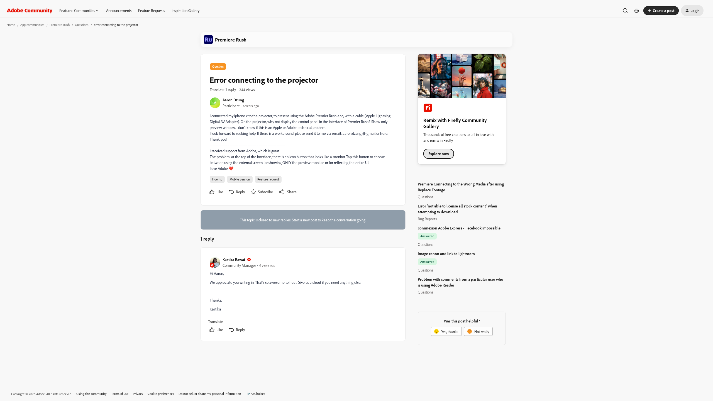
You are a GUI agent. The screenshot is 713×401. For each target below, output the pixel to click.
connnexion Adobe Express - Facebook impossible (459, 228)
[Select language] (636, 10)
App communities (32, 25)
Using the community (91, 394)
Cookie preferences (161, 394)
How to (217, 179)
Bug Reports (427, 218)
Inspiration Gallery (185, 10)
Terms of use (119, 394)
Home (11, 25)
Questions (82, 25)
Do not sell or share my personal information (210, 394)
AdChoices (258, 394)
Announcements (118, 10)
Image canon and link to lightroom (446, 253)
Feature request (268, 179)
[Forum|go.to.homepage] (30, 10)
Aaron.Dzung (233, 99)
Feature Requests (151, 10)
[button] (661, 10)
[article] (303, 295)
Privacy (138, 394)
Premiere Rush (60, 25)
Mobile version (239, 179)
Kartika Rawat (234, 259)
